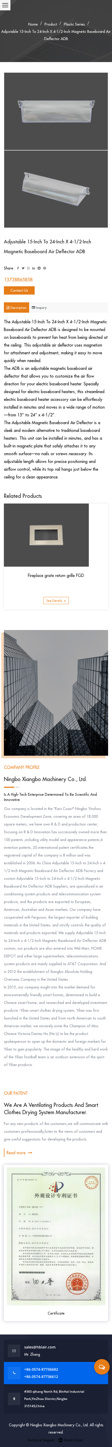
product (51, 24)
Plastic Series (74, 24)
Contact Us (19, 290)
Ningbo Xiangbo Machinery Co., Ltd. (60, 1425)
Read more (17, 1152)
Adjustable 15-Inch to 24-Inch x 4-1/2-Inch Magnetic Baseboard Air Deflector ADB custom (55, 941)
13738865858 (18, 280)
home (33, 24)
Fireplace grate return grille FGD (56, 575)
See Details (54, 601)
